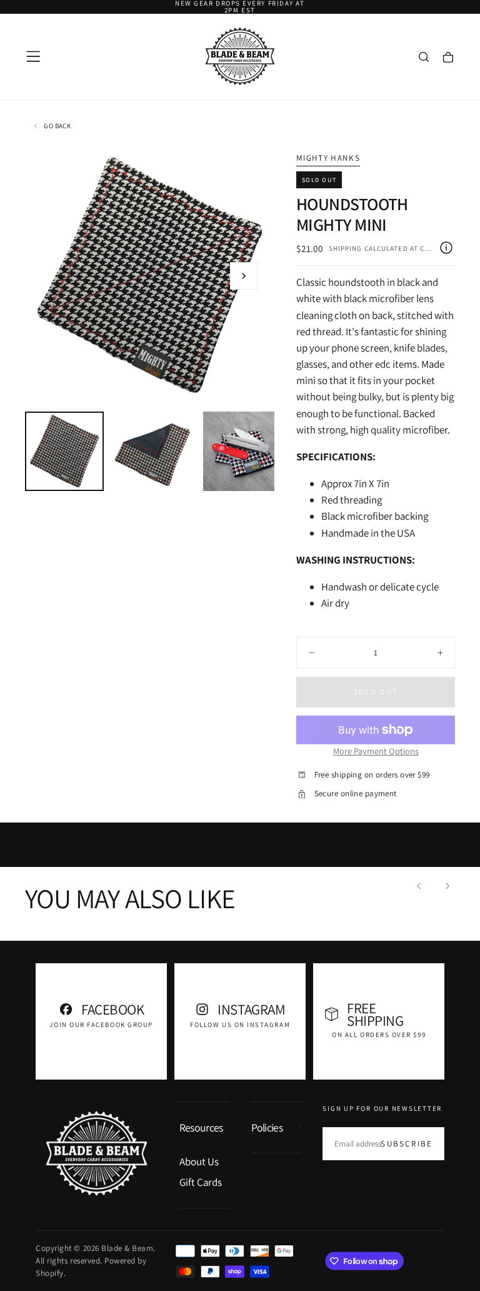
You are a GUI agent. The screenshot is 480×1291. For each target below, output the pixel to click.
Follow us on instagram (240, 1024)
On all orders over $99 (379, 1034)
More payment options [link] (376, 751)
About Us (199, 1161)
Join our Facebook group (100, 1024)
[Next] (447, 886)
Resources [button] (201, 1127)
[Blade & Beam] (96, 1152)
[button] (33, 56)
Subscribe (406, 1143)
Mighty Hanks (328, 158)
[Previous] (419, 886)
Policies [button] (266, 1127)
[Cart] (448, 57)
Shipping (345, 248)
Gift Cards (200, 1182)
